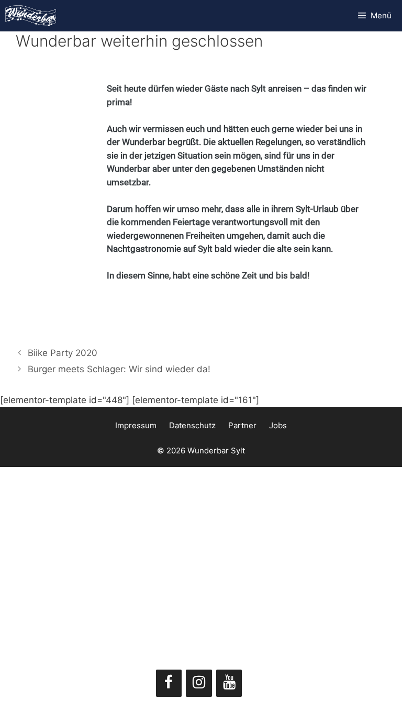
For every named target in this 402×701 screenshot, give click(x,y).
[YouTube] (229, 683)
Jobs (278, 425)
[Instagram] (199, 683)
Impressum (136, 425)
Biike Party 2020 (62, 353)
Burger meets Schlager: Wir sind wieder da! (119, 369)
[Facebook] (169, 683)
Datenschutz (192, 425)
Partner (242, 425)
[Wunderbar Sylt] (30, 15)
